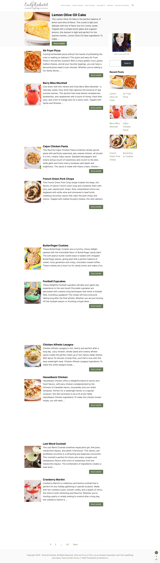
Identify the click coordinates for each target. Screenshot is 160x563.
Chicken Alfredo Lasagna (58, 344)
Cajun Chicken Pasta (55, 146)
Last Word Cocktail (54, 443)
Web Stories (74, 558)
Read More (60, 44)
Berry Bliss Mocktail (55, 83)
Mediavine (103, 558)
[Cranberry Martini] (32, 492)
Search (127, 63)
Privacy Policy (88, 555)
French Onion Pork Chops (58, 178)
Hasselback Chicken (55, 377)
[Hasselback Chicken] (32, 391)
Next (75, 544)
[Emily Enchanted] (40, 5)
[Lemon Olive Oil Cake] (117, 82)
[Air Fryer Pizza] (32, 63)
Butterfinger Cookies (55, 245)
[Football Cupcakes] (32, 294)
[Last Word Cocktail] (32, 458)
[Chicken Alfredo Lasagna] (32, 357)
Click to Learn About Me (121, 54)
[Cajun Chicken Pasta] (32, 159)
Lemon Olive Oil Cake (69, 15)
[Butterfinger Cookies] (32, 260)
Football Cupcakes (54, 281)
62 (67, 544)
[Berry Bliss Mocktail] (32, 95)
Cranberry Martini (54, 479)
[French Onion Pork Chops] (32, 193)
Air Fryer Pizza (51, 50)
